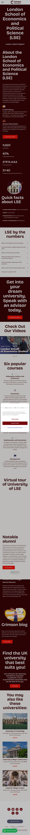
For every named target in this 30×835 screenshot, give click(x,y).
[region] (15, 417)
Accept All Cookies (15, 423)
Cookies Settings (15, 419)
